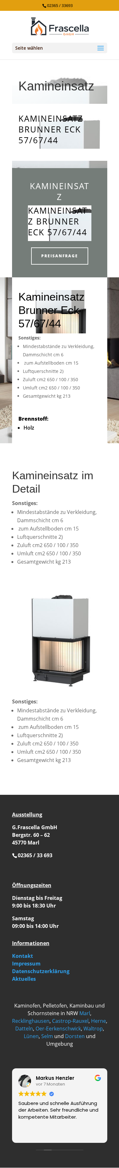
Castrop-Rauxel (70, 1020)
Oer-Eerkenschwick (58, 1028)
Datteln (24, 1028)
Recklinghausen (31, 1020)
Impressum (26, 963)
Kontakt (22, 955)
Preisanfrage (59, 256)
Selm (47, 1036)
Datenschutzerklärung (40, 971)
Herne (98, 1020)
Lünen (31, 1036)
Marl (84, 1013)
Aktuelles (24, 978)
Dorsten (75, 1036)
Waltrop (93, 1028)
